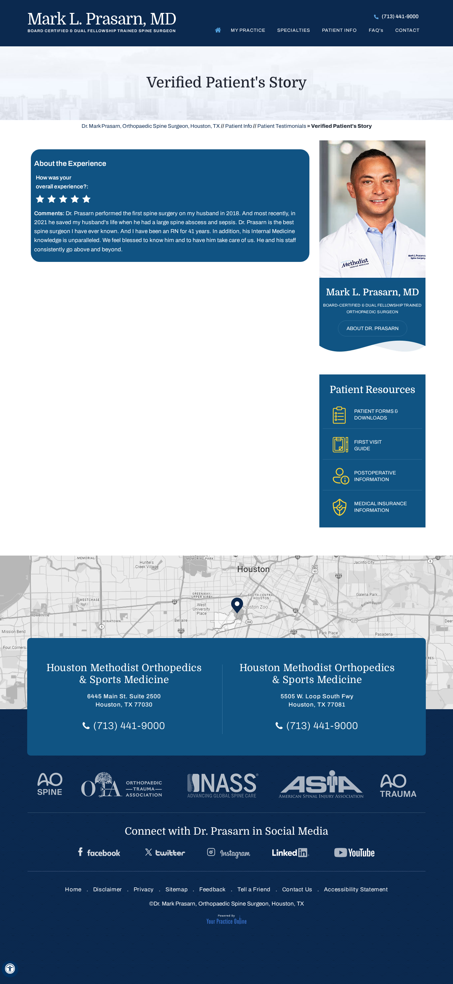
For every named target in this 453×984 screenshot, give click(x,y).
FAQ (376, 30)
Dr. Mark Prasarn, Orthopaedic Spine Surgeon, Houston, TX (151, 126)
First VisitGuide (368, 445)
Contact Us (297, 889)
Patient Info (339, 30)
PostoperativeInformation (375, 476)
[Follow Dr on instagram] (227, 853)
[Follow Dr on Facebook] (99, 853)
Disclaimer (107, 889)
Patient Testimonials (281, 126)
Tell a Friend (254, 889)
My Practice (248, 30)
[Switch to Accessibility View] (10, 969)
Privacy (144, 889)
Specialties (293, 30)
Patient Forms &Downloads (376, 414)
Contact (407, 30)
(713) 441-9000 (400, 16)
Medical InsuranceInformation (380, 507)
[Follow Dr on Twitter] (164, 853)
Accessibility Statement (356, 889)
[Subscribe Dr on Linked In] (291, 853)
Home (216, 30)
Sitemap (176, 889)
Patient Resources (372, 389)
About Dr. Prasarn (373, 328)
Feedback (212, 889)
